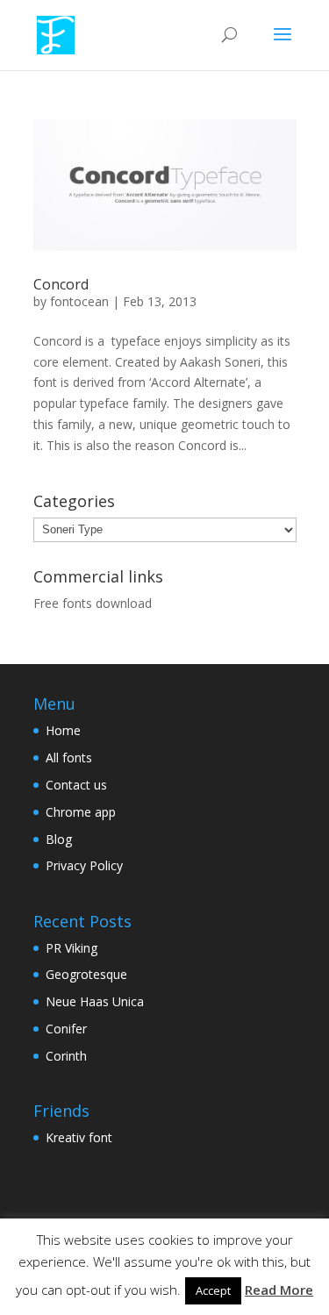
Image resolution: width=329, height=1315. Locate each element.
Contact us (76, 784)
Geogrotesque (86, 974)
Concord (61, 284)
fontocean (79, 301)
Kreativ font (79, 1137)
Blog (59, 839)
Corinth (66, 1055)
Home (63, 730)
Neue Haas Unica (95, 1001)
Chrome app (81, 812)
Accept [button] (213, 1290)
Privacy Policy (84, 865)
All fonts (69, 757)
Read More (279, 1289)
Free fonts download (92, 603)
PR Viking (71, 948)
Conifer (66, 1028)
